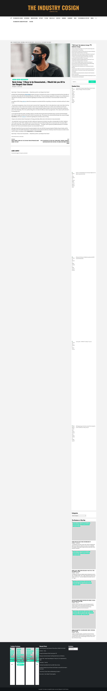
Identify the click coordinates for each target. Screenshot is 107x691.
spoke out (24, 101)
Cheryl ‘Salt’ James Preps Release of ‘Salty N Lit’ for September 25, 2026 (83, 571)
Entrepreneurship (80, 581)
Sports (18, 79)
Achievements (75, 611)
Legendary (70, 18)
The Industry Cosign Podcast (34, 661)
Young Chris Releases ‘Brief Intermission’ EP (81, 542)
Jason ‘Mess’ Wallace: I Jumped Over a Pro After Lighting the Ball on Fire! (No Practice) (34, 670)
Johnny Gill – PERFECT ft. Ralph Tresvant (84, 341)
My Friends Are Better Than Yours (34, 655)
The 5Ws (31, 21)
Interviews (26, 18)
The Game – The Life (44, 662)
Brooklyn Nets (16, 136)
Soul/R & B (52, 18)
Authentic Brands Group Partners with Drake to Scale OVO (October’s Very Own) (83, 601)
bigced (15, 86)
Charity (13, 651)
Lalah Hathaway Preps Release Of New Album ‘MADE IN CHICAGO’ (53, 648)
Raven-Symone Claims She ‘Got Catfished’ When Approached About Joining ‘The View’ (25, 141)
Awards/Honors (81, 611)
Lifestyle (58, 18)
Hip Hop (41, 18)
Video (75, 18)
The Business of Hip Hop (83, 18)
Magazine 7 (61, 689)
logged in (18, 153)
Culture (13, 652)
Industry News (34, 18)
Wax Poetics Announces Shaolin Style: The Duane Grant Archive (14, 669)
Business (64, 18)
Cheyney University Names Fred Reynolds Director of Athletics (52, 656)
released (24, 116)
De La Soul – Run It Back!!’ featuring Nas (48, 674)
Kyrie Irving (21, 136)
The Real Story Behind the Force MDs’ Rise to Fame (50, 665)
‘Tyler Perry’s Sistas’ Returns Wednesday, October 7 (50, 671)
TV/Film (46, 18)
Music (89, 551)
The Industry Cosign (53, 7)
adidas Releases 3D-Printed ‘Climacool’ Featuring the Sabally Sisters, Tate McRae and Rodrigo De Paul (24, 672)
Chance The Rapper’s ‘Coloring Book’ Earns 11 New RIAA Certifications (83, 630)
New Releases (75, 524)
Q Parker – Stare (43, 650)
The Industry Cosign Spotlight (20, 21)
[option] (15, 667)
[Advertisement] (53, 32)
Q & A (32, 657)
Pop (79, 524)
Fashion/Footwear (87, 581)
